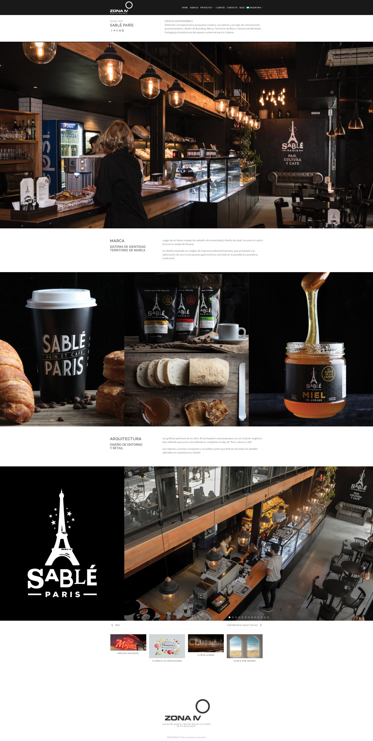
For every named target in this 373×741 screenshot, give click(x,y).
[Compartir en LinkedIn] (123, 31)
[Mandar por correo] (117, 31)
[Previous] (133, 543)
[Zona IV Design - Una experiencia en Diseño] (123, 7)
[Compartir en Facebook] (111, 31)
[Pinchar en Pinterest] (120, 31)
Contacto (232, 7)
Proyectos (206, 7)
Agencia (194, 7)
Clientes (220, 7)
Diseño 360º (116, 21)
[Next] (364, 543)
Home (185, 7)
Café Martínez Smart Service (242, 625)
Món (117, 625)
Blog (242, 7)
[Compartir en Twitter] (114, 31)
